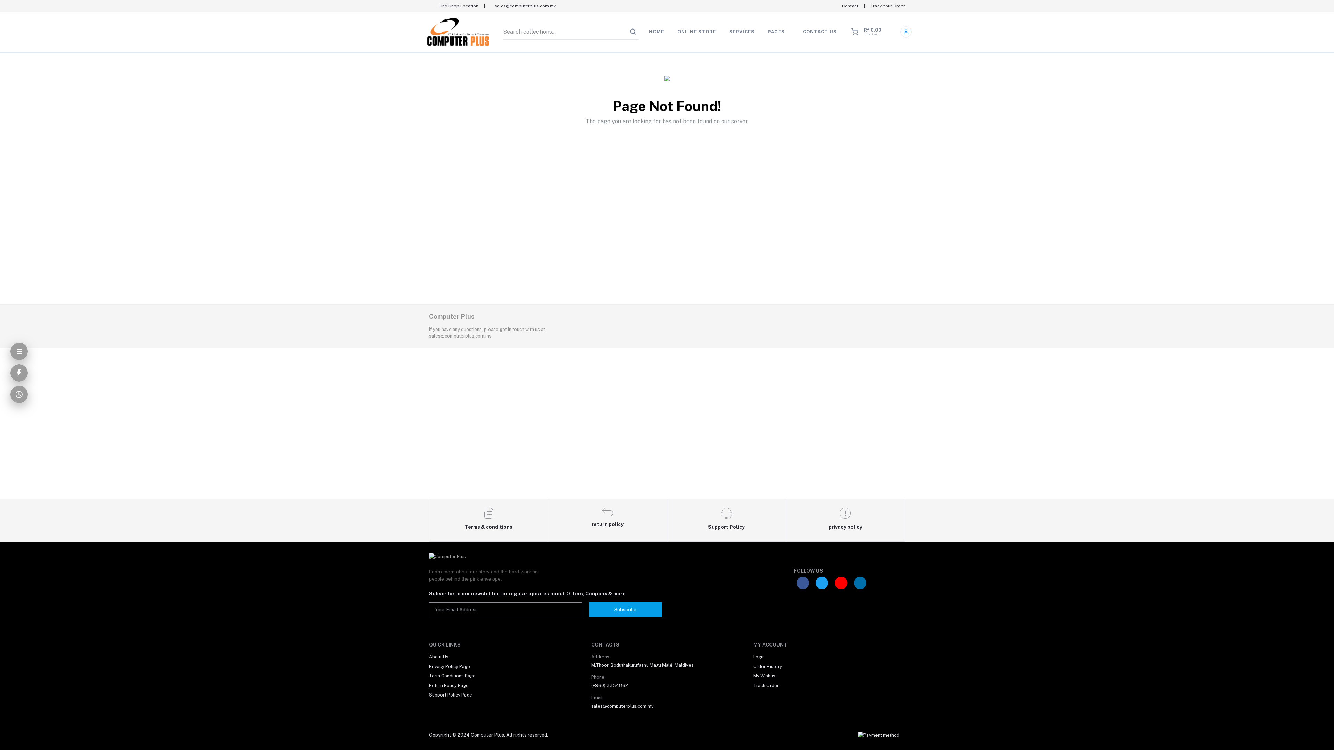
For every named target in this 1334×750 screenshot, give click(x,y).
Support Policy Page (450, 695)
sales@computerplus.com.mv (622, 706)
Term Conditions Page (452, 675)
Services (742, 31)
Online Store (696, 31)
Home (656, 31)
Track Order (766, 685)
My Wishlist (765, 675)
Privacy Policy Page (449, 666)
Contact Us (820, 31)
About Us (438, 656)
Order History (767, 666)
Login (759, 656)
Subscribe (625, 609)
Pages (776, 31)
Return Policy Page (449, 685)
